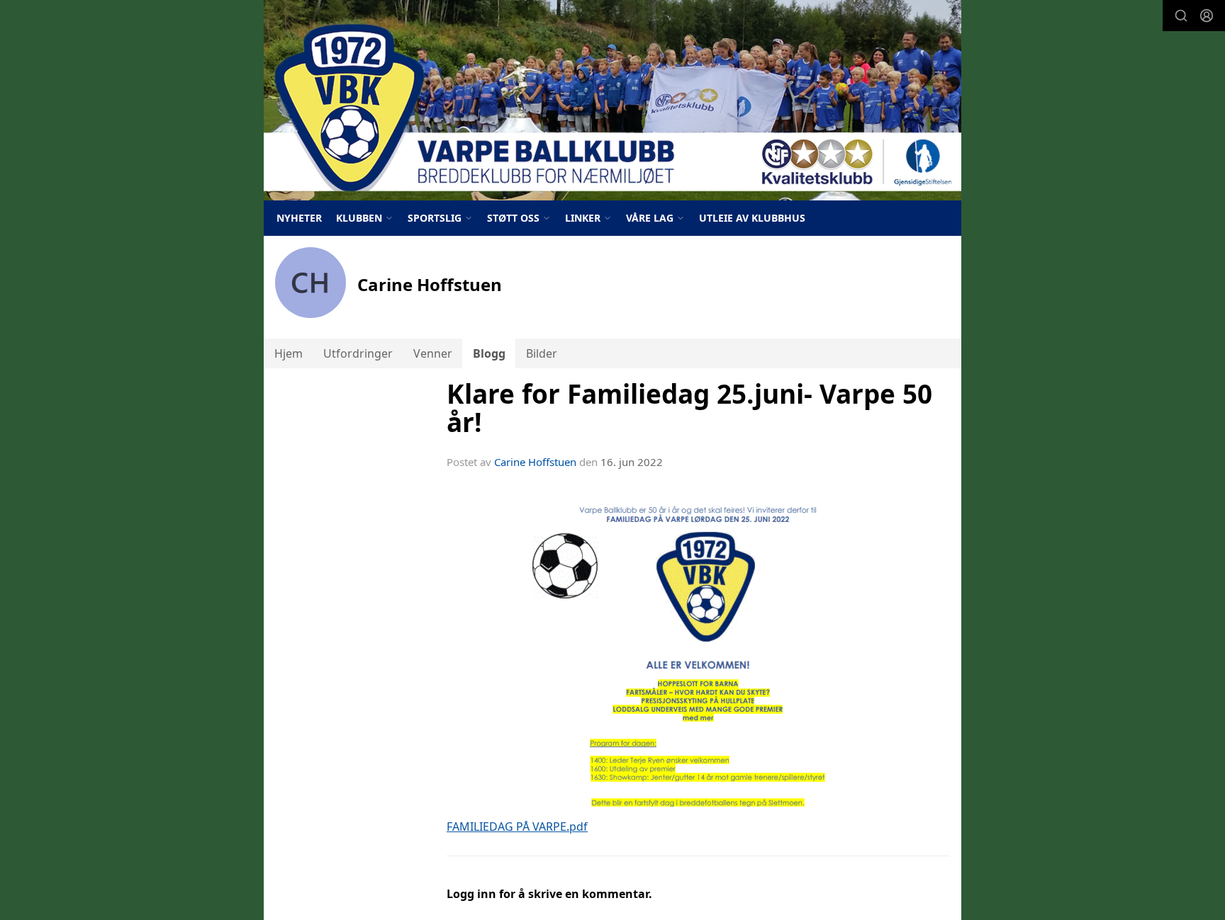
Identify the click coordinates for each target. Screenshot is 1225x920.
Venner (432, 353)
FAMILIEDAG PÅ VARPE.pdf (517, 826)
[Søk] (1181, 15)
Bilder (541, 353)
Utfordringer (358, 353)
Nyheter (299, 218)
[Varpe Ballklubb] (612, 100)
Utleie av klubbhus (752, 218)
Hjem (288, 353)
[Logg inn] (1206, 15)
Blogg (489, 353)
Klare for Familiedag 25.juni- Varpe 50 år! (689, 408)
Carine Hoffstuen (535, 462)
